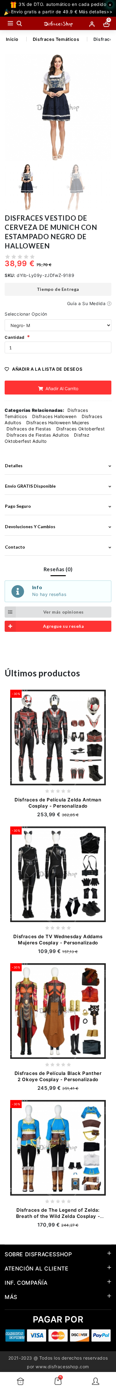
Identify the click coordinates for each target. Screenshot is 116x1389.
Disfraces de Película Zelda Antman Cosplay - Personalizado (58, 803)
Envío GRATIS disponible (30, 486)
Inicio (12, 39)
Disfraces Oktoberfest (80, 428)
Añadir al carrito (61, 388)
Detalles (14, 465)
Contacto (15, 547)
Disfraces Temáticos (56, 39)
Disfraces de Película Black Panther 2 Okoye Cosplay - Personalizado (58, 1076)
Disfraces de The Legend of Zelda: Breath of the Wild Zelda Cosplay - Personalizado (58, 1216)
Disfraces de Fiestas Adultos (37, 435)
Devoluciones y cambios (30, 526)
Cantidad (14, 337)
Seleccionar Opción (26, 314)
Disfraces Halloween (54, 416)
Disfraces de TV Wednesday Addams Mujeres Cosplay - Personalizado (57, 940)
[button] (104, 107)
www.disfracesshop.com (62, 1366)
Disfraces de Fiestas (28, 428)
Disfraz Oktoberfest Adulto (47, 438)
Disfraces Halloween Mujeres (57, 422)
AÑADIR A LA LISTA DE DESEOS (47, 369)
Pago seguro (18, 506)
